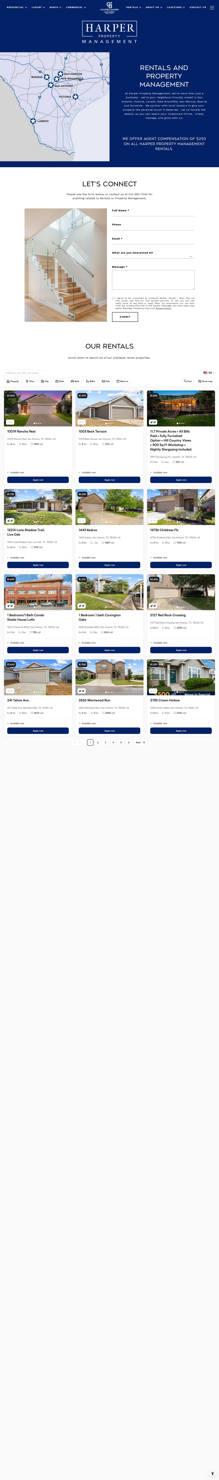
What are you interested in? (132, 252)
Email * (117, 238)
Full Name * (120, 210)
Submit (125, 316)
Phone (116, 224)
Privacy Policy (163, 308)
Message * (120, 266)
